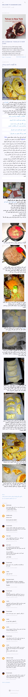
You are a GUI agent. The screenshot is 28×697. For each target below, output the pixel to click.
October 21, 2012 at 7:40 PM (11, 597)
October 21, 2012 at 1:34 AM (11, 575)
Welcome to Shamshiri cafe (11, 4)
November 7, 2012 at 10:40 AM (12, 653)
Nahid (7, 505)
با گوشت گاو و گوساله (18, 496)
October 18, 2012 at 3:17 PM (11, 541)
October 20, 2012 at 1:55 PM (11, 567)
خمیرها (24, 328)
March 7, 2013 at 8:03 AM (11, 669)
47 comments (8, 57)
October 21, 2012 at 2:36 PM (11, 587)
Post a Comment (6, 682)
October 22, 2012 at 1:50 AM (11, 607)
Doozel (8, 525)
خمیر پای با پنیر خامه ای (10, 202)
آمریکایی (12, 496)
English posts (6, 7)
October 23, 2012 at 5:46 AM (11, 623)
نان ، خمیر (14, 498)
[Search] (25, 2)
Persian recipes (8, 496)
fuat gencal (9, 579)
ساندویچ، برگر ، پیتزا (5, 498)
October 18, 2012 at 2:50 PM (11, 532)
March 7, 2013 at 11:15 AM (11, 679)
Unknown (8, 657)
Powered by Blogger (15, 690)
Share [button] (3, 57)
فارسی (12, 7)
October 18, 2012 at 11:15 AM (11, 511)
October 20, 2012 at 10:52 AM (12, 558)
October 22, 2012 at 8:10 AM (11, 615)
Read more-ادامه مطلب (21, 56)
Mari (7, 536)
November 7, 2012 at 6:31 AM (11, 641)
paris (7, 545)
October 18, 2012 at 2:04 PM (11, 521)
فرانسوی (11, 498)
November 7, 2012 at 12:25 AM (12, 632)
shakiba (8, 515)
